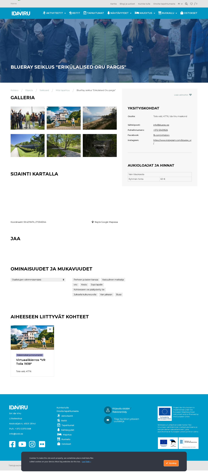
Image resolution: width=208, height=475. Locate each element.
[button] (186, 3)
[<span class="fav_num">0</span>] (191, 4)
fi (179, 4)
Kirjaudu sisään (121, 408)
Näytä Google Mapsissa (106, 222)
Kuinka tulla (144, 4)
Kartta (113, 4)
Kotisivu (14, 90)
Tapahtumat (95, 13)
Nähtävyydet (120, 13)
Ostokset (190, 13)
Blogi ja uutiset (127, 4)
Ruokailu (168, 13)
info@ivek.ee (16, 434)
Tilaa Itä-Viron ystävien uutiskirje (126, 420)
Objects (29, 90)
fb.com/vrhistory (161, 135)
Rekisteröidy (119, 412)
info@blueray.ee (161, 125)
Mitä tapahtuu (63, 90)
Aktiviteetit (54, 13)
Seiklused (44, 90)
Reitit (76, 13)
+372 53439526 (160, 130)
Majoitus (146, 13)
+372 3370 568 (23, 428)
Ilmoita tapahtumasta (164, 4)
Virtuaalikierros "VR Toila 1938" (30, 361)
